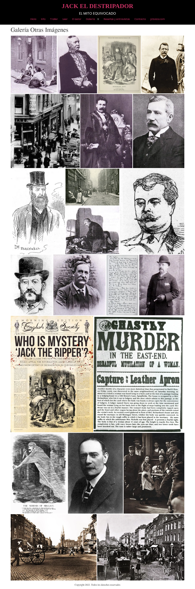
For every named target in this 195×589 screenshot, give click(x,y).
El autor (76, 19)
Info (43, 19)
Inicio (33, 19)
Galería (90, 19)
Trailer (54, 19)
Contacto (140, 19)
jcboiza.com (158, 19)
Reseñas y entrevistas (117, 19)
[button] (34, 65)
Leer (65, 19)
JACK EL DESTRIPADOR (97, 6)
